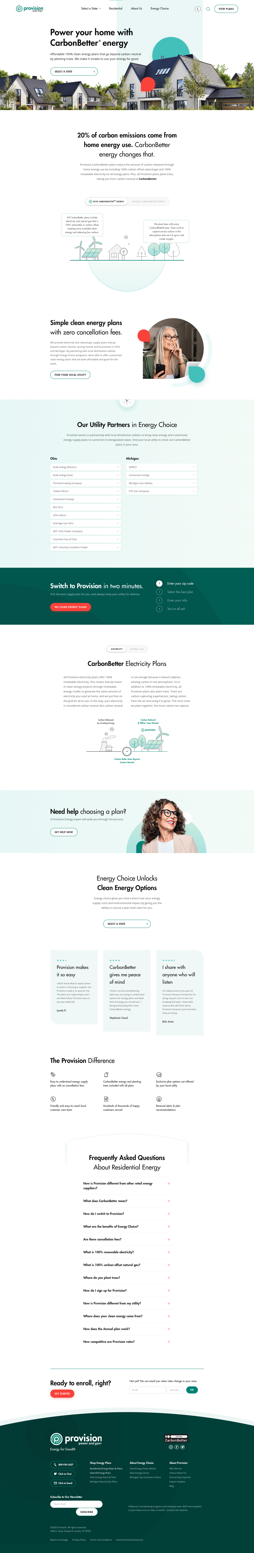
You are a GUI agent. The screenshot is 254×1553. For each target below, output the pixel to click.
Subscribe (86, 1512)
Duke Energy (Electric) (64, 467)
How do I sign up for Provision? (105, 1290)
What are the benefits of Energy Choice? (111, 1226)
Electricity (117, 649)
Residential (115, 8)
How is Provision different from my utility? (112, 1303)
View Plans (226, 9)
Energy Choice (160, 8)
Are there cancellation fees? (102, 1239)
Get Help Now (64, 832)
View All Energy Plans (100, 1472)
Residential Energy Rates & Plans (106, 1468)
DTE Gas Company (139, 491)
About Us (136, 8)
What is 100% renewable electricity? (108, 1252)
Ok (192, 1390)
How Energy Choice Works (143, 1468)
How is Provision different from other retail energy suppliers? (117, 1186)
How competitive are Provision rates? (109, 1341)
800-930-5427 (65, 1463)
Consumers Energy (139, 475)
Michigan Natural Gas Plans (103, 1481)
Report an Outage (59, 1539)
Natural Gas (137, 649)
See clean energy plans (71, 607)
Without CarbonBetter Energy (148, 202)
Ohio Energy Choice (139, 1472)
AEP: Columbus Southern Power (70, 547)
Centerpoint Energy (63, 499)
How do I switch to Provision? (103, 1213)
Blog (171, 1486)
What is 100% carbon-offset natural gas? (111, 1265)
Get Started (62, 1394)
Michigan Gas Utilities (141, 483)
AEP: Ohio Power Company (67, 531)
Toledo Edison (60, 491)
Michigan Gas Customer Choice (145, 1477)
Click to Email (65, 1483)
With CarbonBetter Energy (108, 201)
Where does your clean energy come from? (112, 1316)
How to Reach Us (177, 1472)
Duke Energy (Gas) (63, 475)
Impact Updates (177, 1481)
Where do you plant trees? (101, 1277)
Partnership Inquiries (180, 1477)
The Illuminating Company (67, 483)
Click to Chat (64, 1474)
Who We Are (175, 1468)
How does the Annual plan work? (106, 1329)
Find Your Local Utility (70, 375)
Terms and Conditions (101, 1539)
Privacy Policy (79, 1539)
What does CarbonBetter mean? (105, 1201)
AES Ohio (58, 507)
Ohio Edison (59, 515)
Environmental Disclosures (129, 1539)
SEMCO (133, 467)
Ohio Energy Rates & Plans (103, 1477)
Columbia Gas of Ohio (65, 539)
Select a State (89, 8)
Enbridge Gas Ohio (63, 523)
